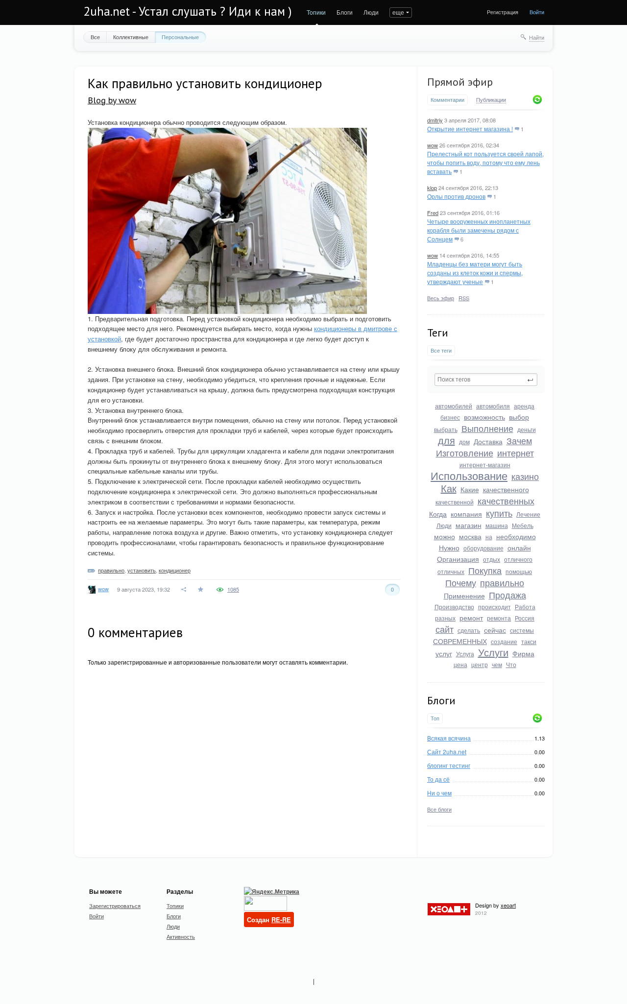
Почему (460, 582)
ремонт (471, 617)
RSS (463, 298)
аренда (524, 406)
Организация (458, 559)
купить (499, 512)
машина (496, 525)
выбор (519, 417)
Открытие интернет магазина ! (470, 128)
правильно (502, 582)
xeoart (508, 905)
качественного (506, 489)
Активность (181, 936)
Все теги (441, 350)
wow (432, 145)
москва (470, 536)
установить (141, 570)
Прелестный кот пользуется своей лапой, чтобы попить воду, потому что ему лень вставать (485, 162)
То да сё (438, 779)
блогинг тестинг (448, 765)
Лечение (528, 514)
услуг (443, 653)
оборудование (483, 548)
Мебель (522, 525)
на (488, 536)
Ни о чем (439, 793)
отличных (450, 571)
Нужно (449, 547)
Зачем (519, 440)
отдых (491, 559)
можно (444, 536)
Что (511, 664)
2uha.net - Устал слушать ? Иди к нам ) (187, 11)
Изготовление (464, 452)
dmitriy (435, 120)
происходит (494, 606)
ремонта (499, 618)
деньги (526, 429)
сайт (444, 628)
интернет (515, 452)
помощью (519, 571)
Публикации (491, 99)
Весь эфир (440, 298)
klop (432, 187)
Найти (536, 37)
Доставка (488, 441)
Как (449, 488)
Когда (438, 514)
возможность (484, 417)
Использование (469, 475)
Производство (454, 606)
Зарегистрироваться (115, 905)
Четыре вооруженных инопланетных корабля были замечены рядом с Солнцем (479, 230)
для (446, 440)
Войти (537, 12)
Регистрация (502, 12)
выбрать (446, 429)
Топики (316, 12)
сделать (469, 630)
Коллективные (130, 37)
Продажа (507, 594)
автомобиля (493, 406)
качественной (454, 502)
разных (445, 618)
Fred (432, 212)
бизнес (450, 417)
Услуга (465, 653)
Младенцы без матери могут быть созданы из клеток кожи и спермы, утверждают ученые (475, 273)
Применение (464, 595)
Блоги (345, 12)
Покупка (485, 570)
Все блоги (439, 809)
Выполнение (487, 428)
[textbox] (485, 379)
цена (460, 664)
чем (497, 664)
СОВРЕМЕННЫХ (460, 641)
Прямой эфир (460, 82)
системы (522, 630)
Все (95, 37)
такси (528, 641)
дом (464, 441)
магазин (469, 525)
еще (398, 12)
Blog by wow (112, 100)
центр (479, 664)
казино (525, 476)
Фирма (523, 653)
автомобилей (453, 406)
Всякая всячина (449, 738)
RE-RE (281, 919)
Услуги (493, 652)
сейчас (495, 630)
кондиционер (175, 570)
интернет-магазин (484, 464)
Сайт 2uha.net (446, 751)
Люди (371, 12)
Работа (525, 606)
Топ (435, 718)
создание (504, 641)
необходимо (516, 536)
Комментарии (447, 99)
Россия (524, 618)
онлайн (519, 547)
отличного (518, 559)
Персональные (180, 37)
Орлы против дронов (456, 196)
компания (466, 514)
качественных (506, 500)
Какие (469, 489)
